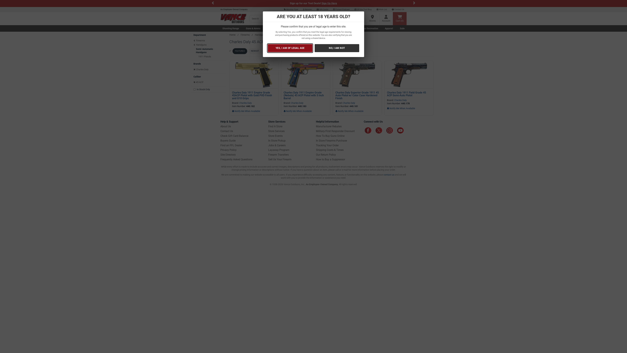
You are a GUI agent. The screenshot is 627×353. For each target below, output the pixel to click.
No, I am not (337, 48)
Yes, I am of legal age (290, 48)
